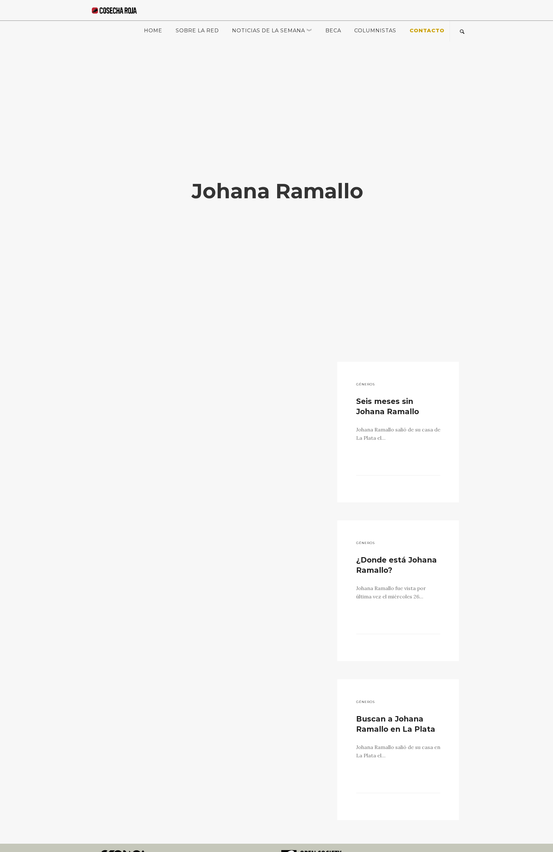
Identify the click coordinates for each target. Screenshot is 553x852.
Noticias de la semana (268, 31)
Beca (333, 31)
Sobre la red (197, 31)
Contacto (427, 31)
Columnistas (375, 31)
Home (153, 31)
